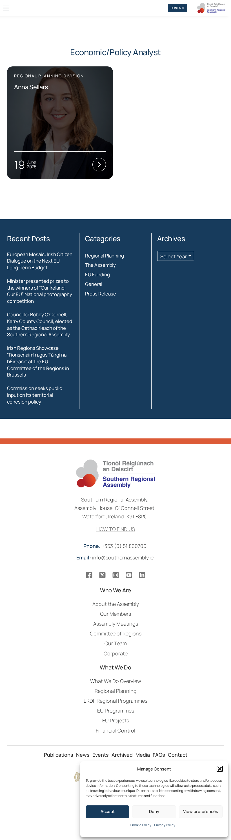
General (93, 284)
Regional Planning (104, 255)
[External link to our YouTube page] (129, 575)
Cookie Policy (140, 825)
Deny (154, 811)
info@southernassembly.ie (115, 557)
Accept (108, 811)
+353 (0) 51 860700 (115, 546)
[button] (220, 769)
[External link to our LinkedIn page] (142, 575)
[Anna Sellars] (60, 122)
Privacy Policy (164, 825)
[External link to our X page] (102, 575)
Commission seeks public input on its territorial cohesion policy (34, 395)
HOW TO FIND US (115, 529)
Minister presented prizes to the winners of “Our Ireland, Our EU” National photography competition (39, 291)
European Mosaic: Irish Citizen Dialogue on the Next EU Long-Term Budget (39, 261)
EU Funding (97, 274)
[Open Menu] (6, 8)
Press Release (100, 293)
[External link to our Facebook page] (89, 575)
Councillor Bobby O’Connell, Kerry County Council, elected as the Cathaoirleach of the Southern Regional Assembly (39, 324)
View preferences (200, 811)
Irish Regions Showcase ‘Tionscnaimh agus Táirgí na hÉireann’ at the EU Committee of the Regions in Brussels (38, 361)
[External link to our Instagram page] (116, 575)
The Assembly (100, 265)
